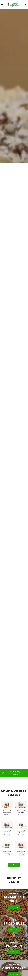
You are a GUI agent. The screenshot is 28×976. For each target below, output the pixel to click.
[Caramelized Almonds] (7, 825)
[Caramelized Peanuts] (21, 845)
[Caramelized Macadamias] (7, 804)
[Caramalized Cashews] (21, 804)
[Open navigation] (2, 4)
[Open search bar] (21, 4)
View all (14, 865)
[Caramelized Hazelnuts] (7, 845)
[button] (14, 766)
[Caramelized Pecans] (21, 825)
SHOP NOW (14, 907)
